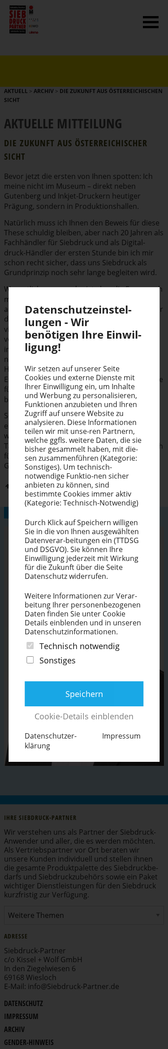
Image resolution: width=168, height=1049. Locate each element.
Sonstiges (57, 660)
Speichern (84, 693)
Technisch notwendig (79, 645)
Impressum (121, 736)
